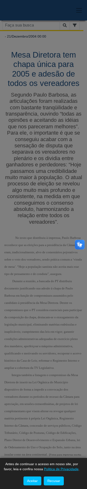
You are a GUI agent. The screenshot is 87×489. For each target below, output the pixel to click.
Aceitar (32, 481)
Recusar (53, 481)
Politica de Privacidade (61, 469)
